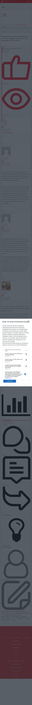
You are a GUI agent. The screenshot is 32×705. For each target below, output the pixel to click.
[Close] (28, 321)
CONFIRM (10, 381)
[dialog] (16, 352)
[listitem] (16, 350)
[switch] (25, 354)
